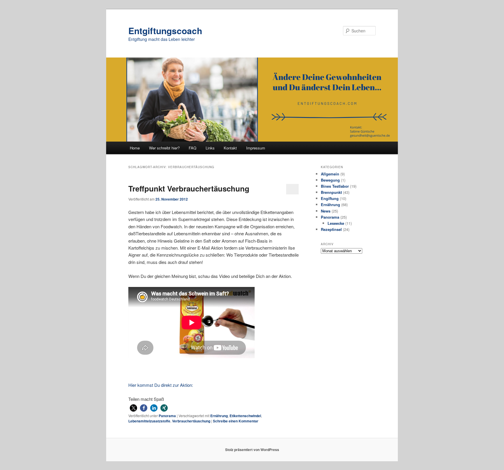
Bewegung (330, 180)
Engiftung (330, 198)
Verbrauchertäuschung (191, 421)
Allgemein (330, 174)
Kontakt (230, 148)
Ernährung (219, 415)
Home (135, 148)
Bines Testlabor (335, 186)
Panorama (167, 415)
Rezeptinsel (331, 229)
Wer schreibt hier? (164, 148)
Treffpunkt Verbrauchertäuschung (188, 188)
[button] (133, 408)
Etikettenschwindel (245, 415)
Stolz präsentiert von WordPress (252, 449)
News (325, 211)
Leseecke (336, 223)
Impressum (255, 148)
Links (210, 148)
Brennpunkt (331, 192)
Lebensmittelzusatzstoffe (149, 421)
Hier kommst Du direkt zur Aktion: (160, 385)
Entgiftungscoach (165, 30)
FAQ (192, 148)
